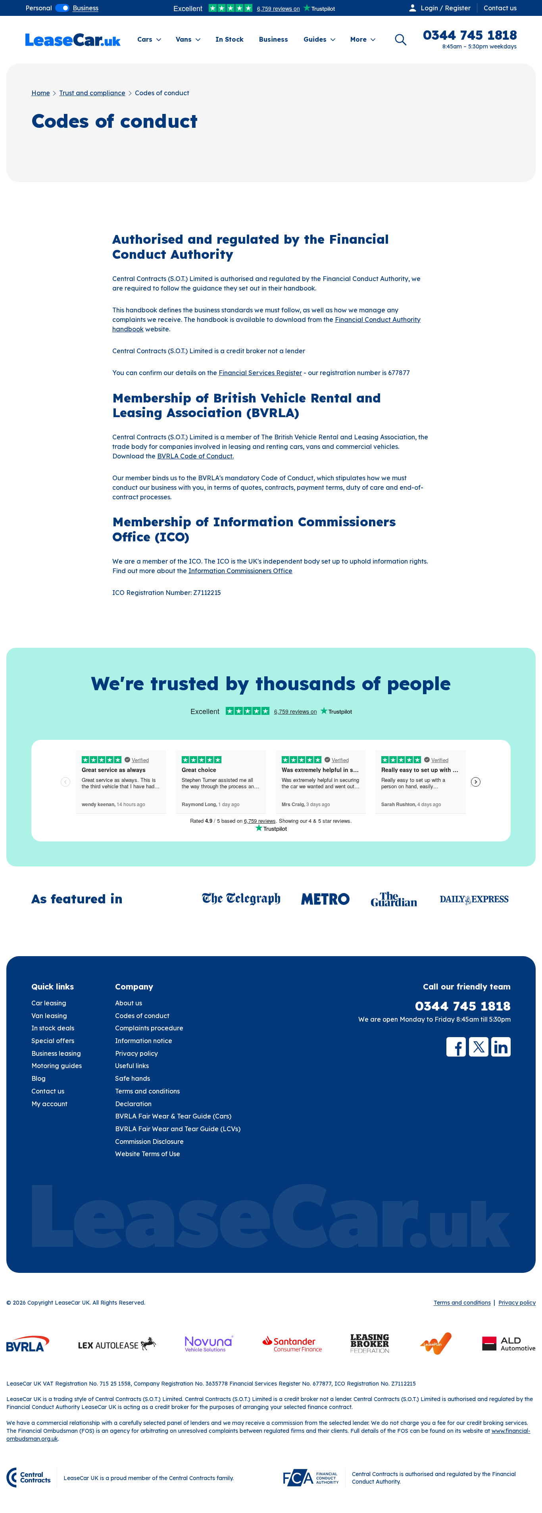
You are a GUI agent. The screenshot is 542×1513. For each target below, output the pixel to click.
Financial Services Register (260, 373)
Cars (144, 39)
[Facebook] (456, 1047)
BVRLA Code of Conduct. (195, 456)
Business (273, 39)
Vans (184, 39)
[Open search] (400, 39)
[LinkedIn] (501, 1047)
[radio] (38, 8)
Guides (315, 39)
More (358, 39)
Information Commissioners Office (240, 571)
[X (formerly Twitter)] (478, 1047)
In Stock (229, 39)
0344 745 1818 (463, 1006)
